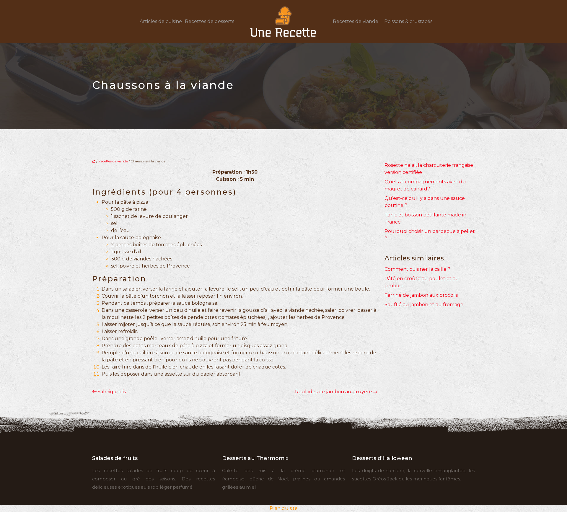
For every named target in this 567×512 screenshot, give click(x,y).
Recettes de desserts (209, 21)
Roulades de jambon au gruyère (333, 391)
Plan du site (284, 508)
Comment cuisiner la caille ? (417, 269)
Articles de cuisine (161, 21)
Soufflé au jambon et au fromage (423, 304)
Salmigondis (111, 391)
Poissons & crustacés (408, 21)
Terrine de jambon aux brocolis (421, 295)
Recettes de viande (355, 21)
